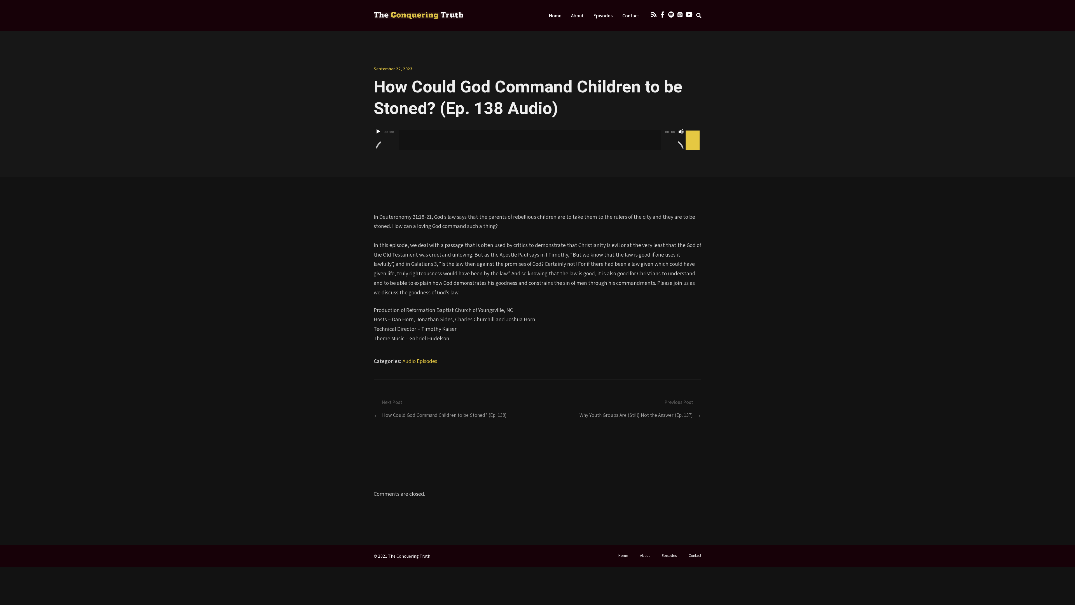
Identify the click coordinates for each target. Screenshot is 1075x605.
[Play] (378, 138)
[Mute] (681, 138)
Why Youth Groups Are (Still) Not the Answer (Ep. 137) (636, 415)
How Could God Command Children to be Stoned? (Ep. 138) (444, 415)
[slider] (693, 131)
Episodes (603, 15)
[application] (537, 136)
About (577, 15)
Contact (630, 15)
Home (555, 15)
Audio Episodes (420, 361)
